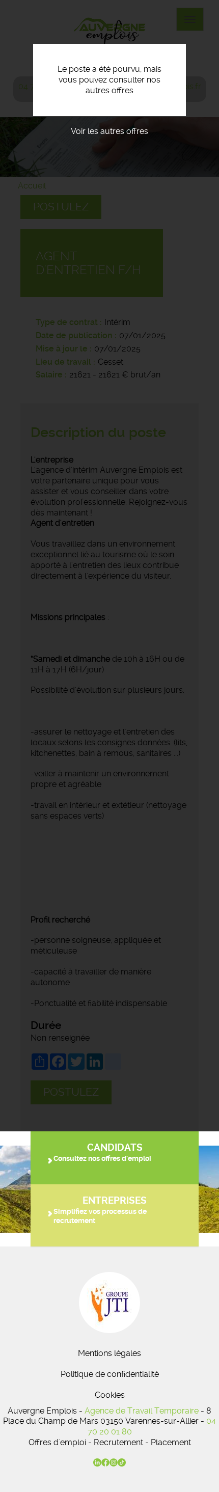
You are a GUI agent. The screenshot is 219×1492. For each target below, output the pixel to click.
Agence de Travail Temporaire (142, 1411)
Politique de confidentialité (110, 1374)
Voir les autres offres (109, 131)
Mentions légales (109, 1353)
